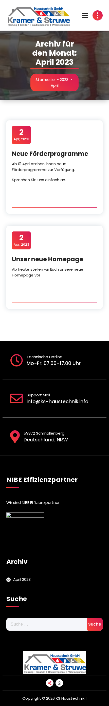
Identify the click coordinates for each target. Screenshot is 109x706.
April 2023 (22, 579)
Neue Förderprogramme (50, 153)
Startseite (45, 79)
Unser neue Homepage (47, 259)
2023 (64, 79)
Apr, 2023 (21, 134)
